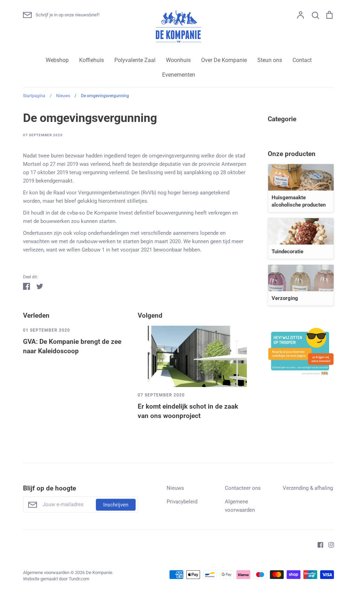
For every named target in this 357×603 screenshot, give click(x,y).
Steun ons (269, 60)
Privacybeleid (182, 501)
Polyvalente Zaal (134, 60)
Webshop (57, 60)
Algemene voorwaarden (240, 505)
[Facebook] (317, 544)
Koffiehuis (91, 60)
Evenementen (178, 74)
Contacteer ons (243, 488)
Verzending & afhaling (308, 488)
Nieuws (175, 488)
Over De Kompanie (224, 60)
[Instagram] (328, 544)
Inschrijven (115, 504)
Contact (302, 60)
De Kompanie (99, 572)
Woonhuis (178, 60)
